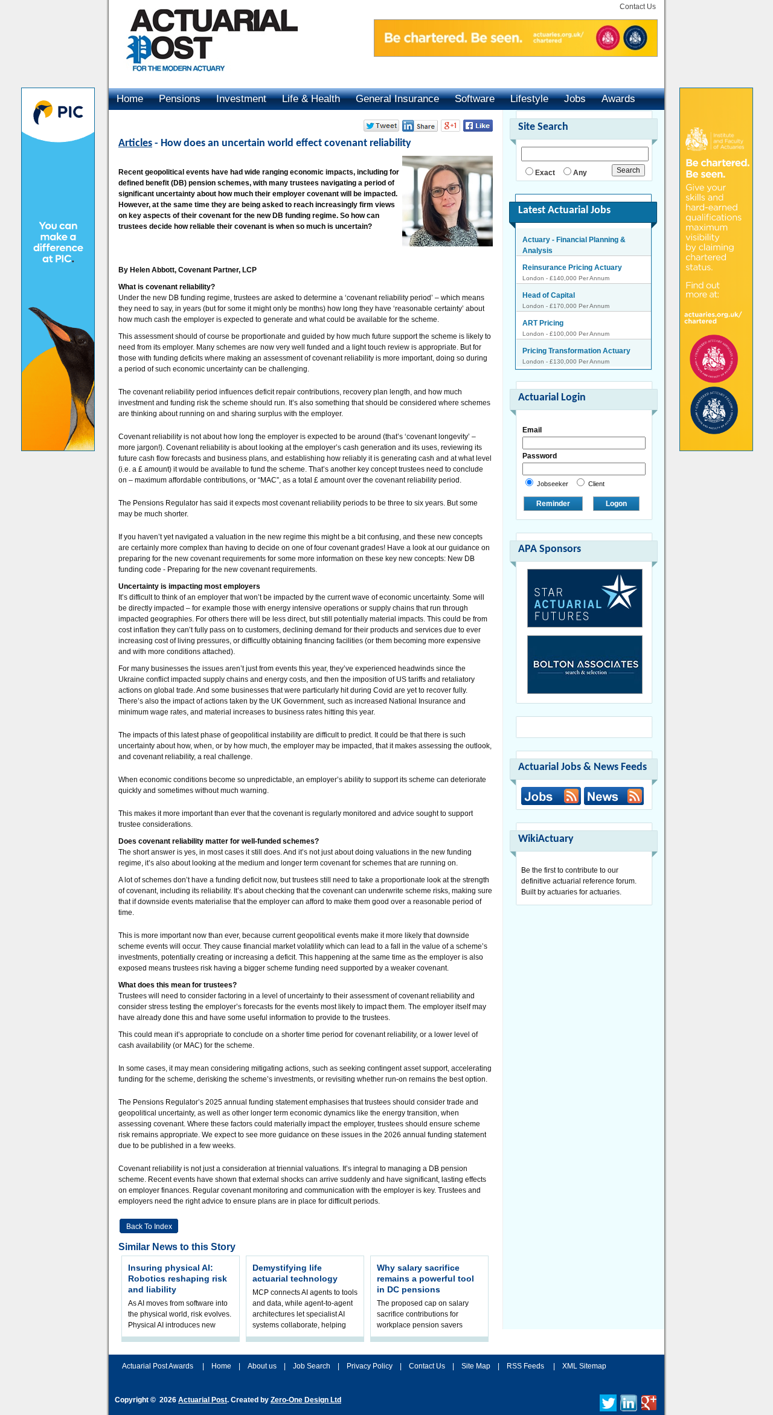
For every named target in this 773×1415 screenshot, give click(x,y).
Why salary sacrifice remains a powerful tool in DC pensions (425, 1278)
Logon (616, 503)
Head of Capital (548, 295)
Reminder (553, 503)
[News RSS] (612, 797)
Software (475, 98)
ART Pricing (542, 323)
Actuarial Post (202, 1400)
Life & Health (311, 98)
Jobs (575, 98)
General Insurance (397, 98)
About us (262, 1366)
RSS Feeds (525, 1366)
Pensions (179, 98)
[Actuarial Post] (203, 78)
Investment (241, 98)
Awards (618, 98)
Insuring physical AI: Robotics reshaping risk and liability (177, 1278)
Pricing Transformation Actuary (576, 351)
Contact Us (638, 6)
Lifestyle (529, 98)
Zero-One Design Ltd (306, 1400)
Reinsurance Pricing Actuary (572, 267)
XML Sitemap (584, 1366)
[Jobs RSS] (551, 796)
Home (130, 98)
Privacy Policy (370, 1366)
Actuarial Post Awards (158, 1366)
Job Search (311, 1366)
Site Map (475, 1366)
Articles (135, 143)
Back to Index (149, 1226)
